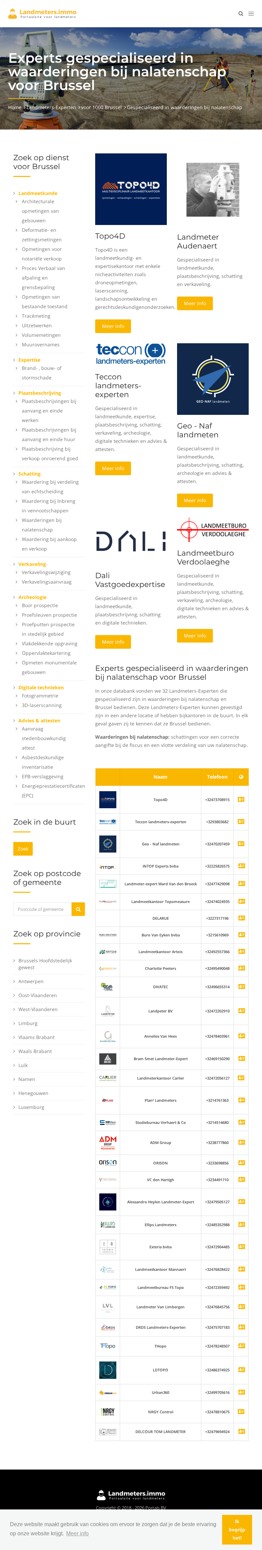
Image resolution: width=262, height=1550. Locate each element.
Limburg (28, 1023)
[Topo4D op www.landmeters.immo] (131, 188)
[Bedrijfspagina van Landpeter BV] (241, 1011)
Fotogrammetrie (40, 695)
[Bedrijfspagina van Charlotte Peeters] (241, 968)
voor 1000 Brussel (101, 107)
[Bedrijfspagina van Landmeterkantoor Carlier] (107, 1078)
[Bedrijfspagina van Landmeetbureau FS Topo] (241, 1287)
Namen (26, 1079)
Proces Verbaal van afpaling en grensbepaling (43, 277)
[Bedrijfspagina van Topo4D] (107, 799)
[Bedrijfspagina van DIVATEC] (241, 987)
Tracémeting (36, 316)
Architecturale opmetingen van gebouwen (40, 211)
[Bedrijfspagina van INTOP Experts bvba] (241, 866)
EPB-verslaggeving (42, 776)
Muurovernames (41, 344)
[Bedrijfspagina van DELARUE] (241, 918)
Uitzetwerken (37, 325)
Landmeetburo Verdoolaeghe (205, 557)
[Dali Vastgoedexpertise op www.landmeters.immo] (131, 540)
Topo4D (110, 236)
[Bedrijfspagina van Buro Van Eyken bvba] (241, 935)
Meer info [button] (77, 1533)
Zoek (23, 848)
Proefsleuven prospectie (49, 615)
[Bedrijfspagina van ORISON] (241, 1163)
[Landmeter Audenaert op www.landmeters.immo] (213, 189)
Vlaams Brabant (36, 1037)
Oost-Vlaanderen (37, 995)
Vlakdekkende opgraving (49, 643)
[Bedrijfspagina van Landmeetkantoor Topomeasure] (241, 901)
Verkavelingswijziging (46, 572)
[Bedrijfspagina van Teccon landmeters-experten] (107, 821)
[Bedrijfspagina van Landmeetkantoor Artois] (241, 951)
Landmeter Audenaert (198, 241)
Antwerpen (31, 981)
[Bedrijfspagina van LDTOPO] (241, 1370)
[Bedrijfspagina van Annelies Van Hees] (241, 1036)
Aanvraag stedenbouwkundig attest (44, 738)
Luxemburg (31, 1107)
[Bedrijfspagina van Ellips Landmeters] (241, 1225)
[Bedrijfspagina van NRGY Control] (107, 1411)
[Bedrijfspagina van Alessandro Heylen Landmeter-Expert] (241, 1202)
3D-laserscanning (42, 705)
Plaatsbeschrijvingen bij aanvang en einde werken (49, 410)
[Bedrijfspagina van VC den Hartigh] (241, 1180)
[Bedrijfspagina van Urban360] (241, 1392)
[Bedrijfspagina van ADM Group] (241, 1142)
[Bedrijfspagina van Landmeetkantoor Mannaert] (241, 1269)
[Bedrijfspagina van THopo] (241, 1346)
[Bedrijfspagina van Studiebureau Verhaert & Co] (241, 1122)
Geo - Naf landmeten (198, 430)
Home (14, 107)
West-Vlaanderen (38, 1009)
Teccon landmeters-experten (118, 385)
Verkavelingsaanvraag (47, 581)
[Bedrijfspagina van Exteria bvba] (241, 1247)
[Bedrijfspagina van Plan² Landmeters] (241, 1100)
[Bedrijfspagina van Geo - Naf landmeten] (107, 843)
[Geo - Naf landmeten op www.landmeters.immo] (213, 378)
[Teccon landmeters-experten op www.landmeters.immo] (131, 354)
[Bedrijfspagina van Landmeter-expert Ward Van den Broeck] (241, 884)
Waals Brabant (35, 1051)
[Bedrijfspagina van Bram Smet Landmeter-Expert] (241, 1059)
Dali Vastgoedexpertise (130, 580)
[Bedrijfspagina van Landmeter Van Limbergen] (241, 1307)
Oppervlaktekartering (46, 653)
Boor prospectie (40, 605)
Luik (23, 1065)
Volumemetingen (41, 335)
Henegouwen (33, 1093)
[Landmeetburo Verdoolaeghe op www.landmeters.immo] (213, 529)
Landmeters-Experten (51, 107)
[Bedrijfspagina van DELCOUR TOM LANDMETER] (241, 1431)
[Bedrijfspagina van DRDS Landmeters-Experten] (241, 1327)
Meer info (113, 326)
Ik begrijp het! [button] (237, 1529)
